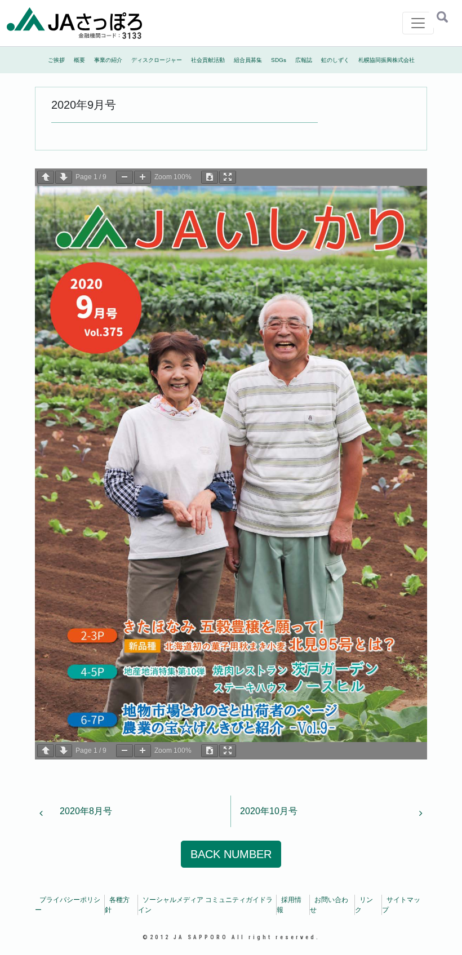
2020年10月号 (270, 811)
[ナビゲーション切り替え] (418, 23)
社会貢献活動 (208, 60)
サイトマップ (401, 905)
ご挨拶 (56, 60)
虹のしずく (335, 60)
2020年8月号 (84, 811)
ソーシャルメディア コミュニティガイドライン (205, 905)
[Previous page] (45, 177)
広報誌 (303, 60)
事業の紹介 (108, 60)
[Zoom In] (142, 177)
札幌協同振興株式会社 (386, 60)
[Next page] (63, 177)
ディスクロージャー (156, 60)
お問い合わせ (329, 905)
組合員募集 (248, 60)
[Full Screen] (227, 177)
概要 (79, 60)
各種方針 (117, 905)
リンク (364, 905)
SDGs (278, 60)
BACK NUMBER (231, 854)
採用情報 (289, 905)
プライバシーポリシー (67, 905)
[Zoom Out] (124, 177)
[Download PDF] (209, 177)
